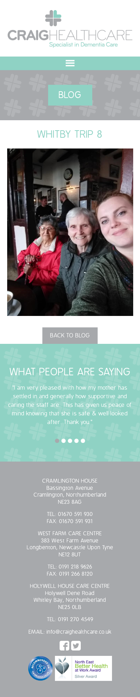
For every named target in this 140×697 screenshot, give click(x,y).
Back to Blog (70, 335)
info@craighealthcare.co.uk (79, 632)
